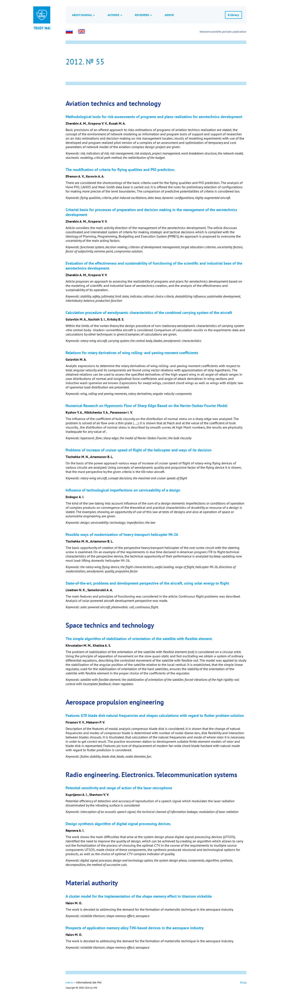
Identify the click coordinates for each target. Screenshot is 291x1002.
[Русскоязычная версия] (69, 31)
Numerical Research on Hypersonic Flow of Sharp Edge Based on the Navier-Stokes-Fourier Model (146, 405)
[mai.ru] (41, 14)
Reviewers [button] (142, 15)
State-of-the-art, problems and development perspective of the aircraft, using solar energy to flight (147, 583)
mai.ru (69, 982)
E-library (233, 15)
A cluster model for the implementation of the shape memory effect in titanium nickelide (139, 896)
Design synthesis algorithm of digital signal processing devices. (118, 823)
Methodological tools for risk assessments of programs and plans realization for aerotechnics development (154, 116)
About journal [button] (82, 15)
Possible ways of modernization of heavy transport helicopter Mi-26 (122, 534)
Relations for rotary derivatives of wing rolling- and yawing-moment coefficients (132, 352)
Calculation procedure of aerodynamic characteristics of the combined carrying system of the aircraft (149, 312)
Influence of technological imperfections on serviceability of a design (123, 490)
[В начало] (41, 27)
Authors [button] (114, 15)
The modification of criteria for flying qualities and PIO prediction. (120, 169)
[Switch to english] (81, 31)
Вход (243, 982)
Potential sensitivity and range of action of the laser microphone (119, 787)
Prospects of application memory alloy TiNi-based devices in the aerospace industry (135, 927)
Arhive (169, 15)
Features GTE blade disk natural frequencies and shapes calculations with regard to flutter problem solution (155, 715)
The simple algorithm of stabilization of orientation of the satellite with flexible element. (139, 638)
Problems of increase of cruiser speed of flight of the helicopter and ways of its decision (139, 450)
